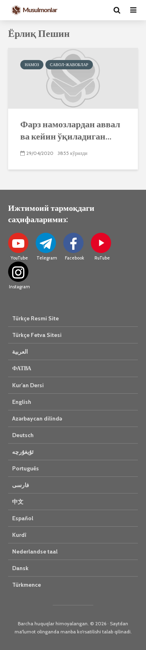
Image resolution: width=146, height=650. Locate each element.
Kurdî (19, 534)
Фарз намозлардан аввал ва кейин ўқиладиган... (70, 130)
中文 (18, 501)
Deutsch (23, 435)
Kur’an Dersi (28, 385)
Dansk (20, 568)
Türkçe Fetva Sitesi (37, 335)
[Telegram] (46, 243)
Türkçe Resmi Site (35, 318)
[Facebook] (73, 243)
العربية (20, 351)
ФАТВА (21, 368)
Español (22, 518)
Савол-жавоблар (69, 64)
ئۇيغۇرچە (23, 451)
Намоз (32, 64)
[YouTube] (18, 243)
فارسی (20, 485)
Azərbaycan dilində (37, 418)
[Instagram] (18, 272)
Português (25, 468)
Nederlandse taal (35, 551)
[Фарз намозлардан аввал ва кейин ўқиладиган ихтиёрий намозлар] (73, 78)
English (21, 401)
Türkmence (26, 584)
